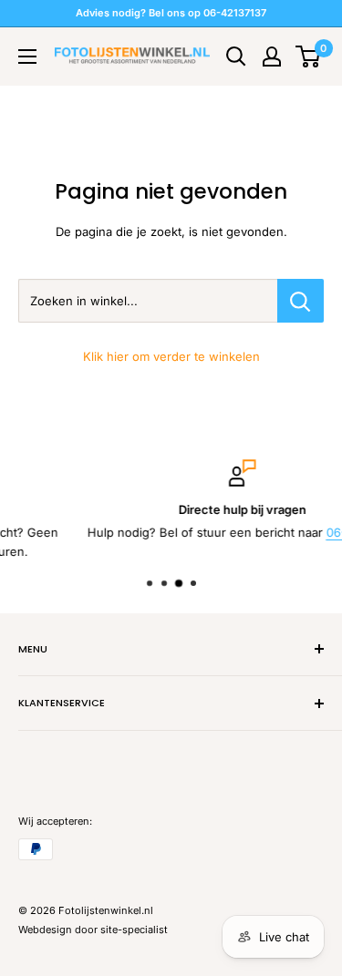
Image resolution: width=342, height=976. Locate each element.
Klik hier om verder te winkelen (171, 356)
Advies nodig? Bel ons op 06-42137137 (171, 12)
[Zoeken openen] (236, 56)
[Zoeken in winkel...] (300, 301)
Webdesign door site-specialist (93, 929)
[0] (308, 56)
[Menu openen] (27, 56)
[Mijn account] (272, 56)
